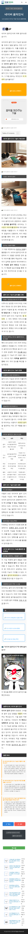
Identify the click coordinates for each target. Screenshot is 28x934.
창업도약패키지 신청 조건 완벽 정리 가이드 (14, 901)
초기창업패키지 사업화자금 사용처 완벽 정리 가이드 (14, 908)
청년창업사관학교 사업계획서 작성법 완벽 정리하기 (15, 880)
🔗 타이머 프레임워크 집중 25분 (13, 617)
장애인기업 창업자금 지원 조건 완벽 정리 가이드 (14, 867)
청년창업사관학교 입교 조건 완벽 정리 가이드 (14, 887)
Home (7, 8)
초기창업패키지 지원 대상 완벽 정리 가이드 (14, 914)
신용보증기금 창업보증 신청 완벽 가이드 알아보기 (14, 861)
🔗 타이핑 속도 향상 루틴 (11, 639)
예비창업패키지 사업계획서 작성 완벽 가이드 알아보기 (14, 922)
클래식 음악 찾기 (17, 836)
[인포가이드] (7, 2)
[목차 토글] (17, 133)
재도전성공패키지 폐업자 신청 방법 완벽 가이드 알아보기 (14, 894)
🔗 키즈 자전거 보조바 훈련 (12, 628)
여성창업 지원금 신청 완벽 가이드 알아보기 (14, 874)
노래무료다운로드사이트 (13, 832)
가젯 (11, 8)
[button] (22, 2)
